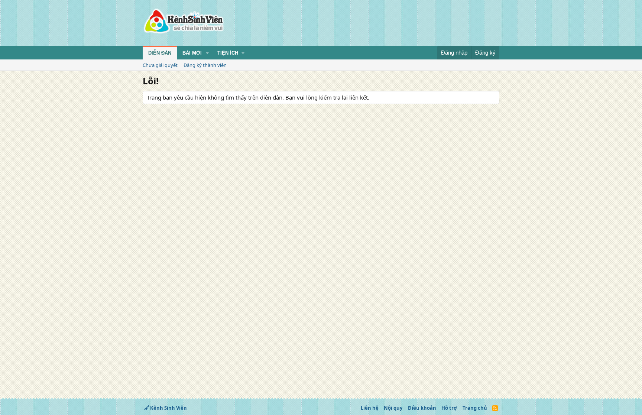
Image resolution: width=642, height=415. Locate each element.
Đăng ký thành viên (205, 65)
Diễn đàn (159, 53)
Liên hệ (370, 408)
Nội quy (393, 408)
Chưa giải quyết (160, 65)
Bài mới (192, 53)
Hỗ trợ (449, 408)
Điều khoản (422, 408)
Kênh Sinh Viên (168, 408)
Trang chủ (475, 408)
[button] (207, 53)
